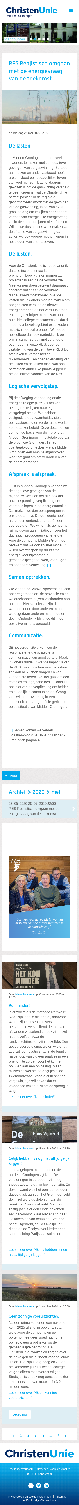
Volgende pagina (65, 1435)
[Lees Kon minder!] (39, 975)
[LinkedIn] (46, 1485)
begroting (19, 1414)
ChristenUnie (19, 10)
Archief (17, 792)
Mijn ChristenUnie (45, 1500)
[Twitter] (38, 1485)
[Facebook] (31, 1485)
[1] (49, 565)
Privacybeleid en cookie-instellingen (29, 1496)
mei (56, 792)
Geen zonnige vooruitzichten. (34, 1317)
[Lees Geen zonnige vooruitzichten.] (39, 1285)
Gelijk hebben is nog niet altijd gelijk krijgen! (39, 1161)
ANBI (26, 1500)
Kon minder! (19, 1006)
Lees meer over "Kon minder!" (32, 1097)
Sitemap (61, 1496)
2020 (39, 792)
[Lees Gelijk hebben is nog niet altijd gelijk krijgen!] (39, 1127)
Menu (71, 10)
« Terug (11, 775)
